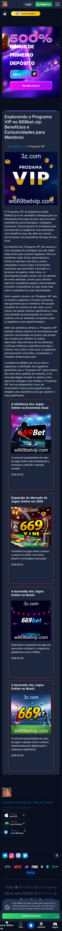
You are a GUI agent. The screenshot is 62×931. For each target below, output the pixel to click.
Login (28, 4)
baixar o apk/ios (41, 916)
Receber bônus (31, 85)
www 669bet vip (16, 146)
